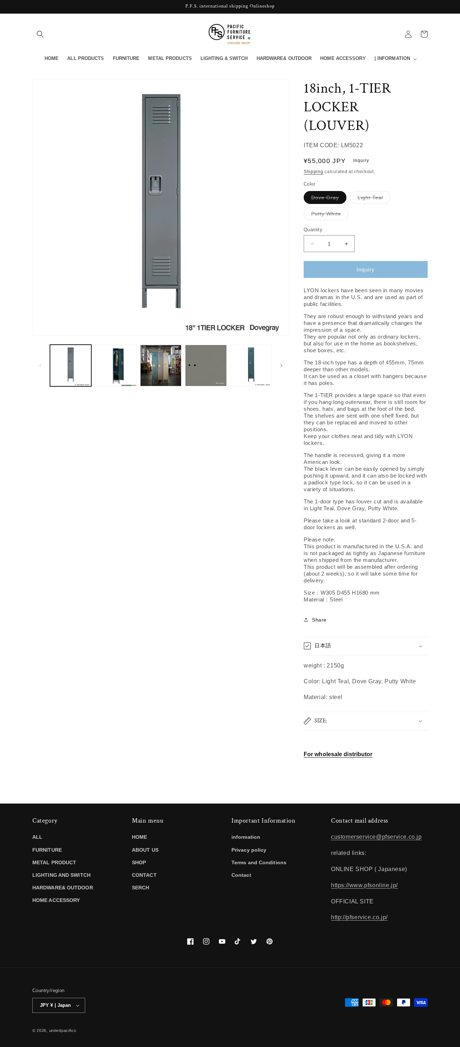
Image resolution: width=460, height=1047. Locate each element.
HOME (139, 837)
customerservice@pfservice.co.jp (376, 837)
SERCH (141, 887)
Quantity (313, 229)
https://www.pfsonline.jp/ (364, 885)
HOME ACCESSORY (56, 900)
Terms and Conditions (258, 862)
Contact (241, 875)
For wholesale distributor (338, 754)
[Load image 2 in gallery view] (115, 365)
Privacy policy (248, 850)
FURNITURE (47, 850)
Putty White (330, 215)
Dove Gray (328, 199)
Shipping (313, 171)
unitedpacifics (63, 1030)
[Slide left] (40, 365)
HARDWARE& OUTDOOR (62, 887)
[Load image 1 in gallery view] (70, 365)
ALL (37, 837)
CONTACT (144, 875)
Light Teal (374, 199)
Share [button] (319, 620)
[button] (40, 34)
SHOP (139, 862)
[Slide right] (281, 365)
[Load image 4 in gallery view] (205, 365)
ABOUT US (145, 850)
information (245, 837)
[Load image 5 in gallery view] (251, 365)
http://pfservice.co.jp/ (359, 917)
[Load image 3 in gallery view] (160, 365)
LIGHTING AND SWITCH (61, 875)
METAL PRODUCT (54, 862)
